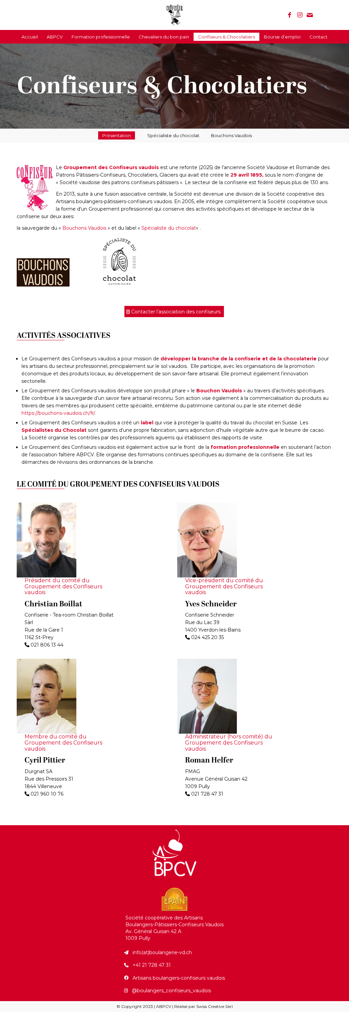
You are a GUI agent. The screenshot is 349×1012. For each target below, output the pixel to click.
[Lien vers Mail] (310, 15)
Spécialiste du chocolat (168, 228)
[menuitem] (29, 37)
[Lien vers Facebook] (289, 15)
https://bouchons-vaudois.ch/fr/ (58, 413)
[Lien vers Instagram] (299, 15)
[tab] (116, 135)
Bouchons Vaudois (231, 135)
